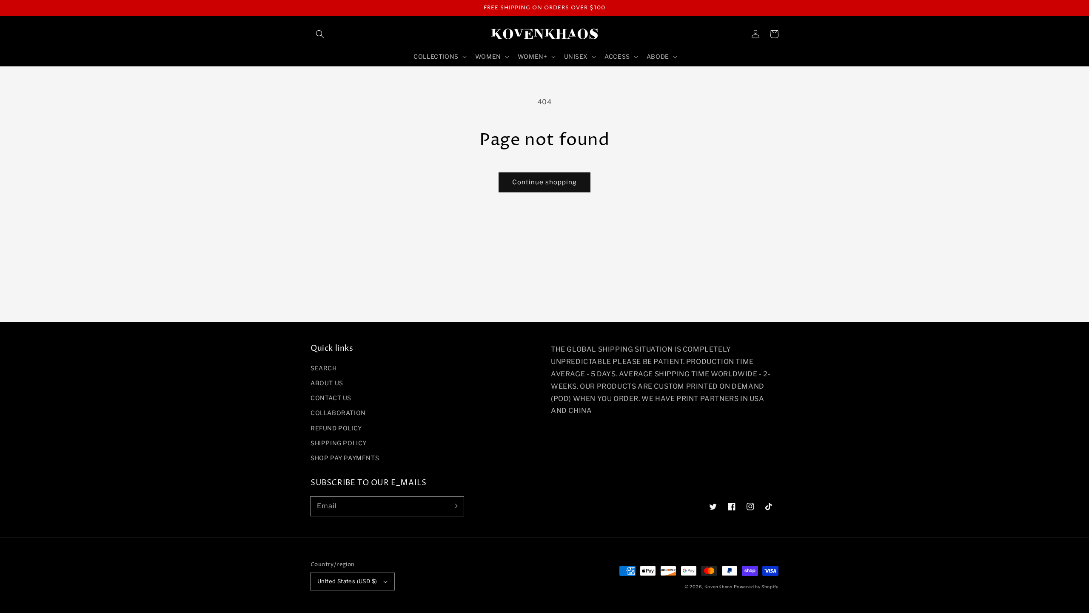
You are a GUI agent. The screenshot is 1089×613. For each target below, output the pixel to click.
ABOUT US (327, 383)
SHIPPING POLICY (339, 443)
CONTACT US (331, 397)
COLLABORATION (338, 412)
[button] (320, 34)
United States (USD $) (347, 581)
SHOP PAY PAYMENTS (345, 457)
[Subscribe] (454, 506)
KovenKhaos (718, 586)
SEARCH (324, 368)
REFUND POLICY (336, 428)
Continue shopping (544, 182)
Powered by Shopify (756, 586)
